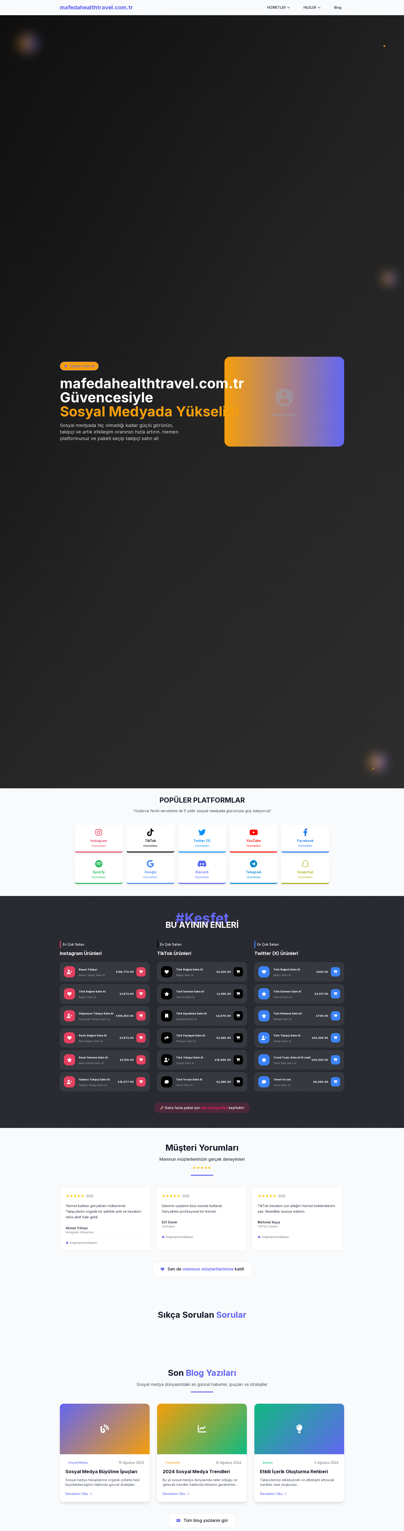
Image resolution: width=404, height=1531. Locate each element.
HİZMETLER (276, 7)
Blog (337, 7)
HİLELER (309, 7)
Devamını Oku (76, 1494)
